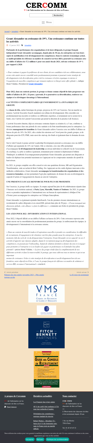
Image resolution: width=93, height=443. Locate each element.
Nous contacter (69, 396)
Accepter (29, 439)
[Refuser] (90, 436)
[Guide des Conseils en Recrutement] (46, 370)
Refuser (40, 439)
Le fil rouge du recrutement (79, 275)
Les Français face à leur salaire (44, 402)
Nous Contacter (12, 407)
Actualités (14, 31)
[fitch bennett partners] (46, 334)
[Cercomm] (46, 4)
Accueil (7, 31)
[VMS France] (46, 294)
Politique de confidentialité (57, 439)
